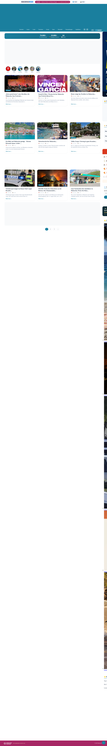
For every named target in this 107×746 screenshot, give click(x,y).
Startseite (21, 29)
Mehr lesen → (9, 104)
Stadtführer (78, 29)
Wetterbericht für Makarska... (47, 141)
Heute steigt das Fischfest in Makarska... (83, 94)
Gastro (28, 29)
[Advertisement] (53, 16)
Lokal (34, 29)
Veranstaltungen (68, 29)
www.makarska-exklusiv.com (63, 1)
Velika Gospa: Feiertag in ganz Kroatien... (84, 141)
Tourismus (40, 29)
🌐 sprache (98, 30)
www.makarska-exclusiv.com (19, 743)
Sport (53, 29)
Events (47, 29)
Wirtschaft (60, 29)
